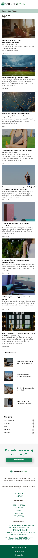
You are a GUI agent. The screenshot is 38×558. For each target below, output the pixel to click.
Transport (7, 429)
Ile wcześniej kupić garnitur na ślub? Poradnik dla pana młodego (25, 403)
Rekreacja (7, 423)
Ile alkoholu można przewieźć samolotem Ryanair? (24, 376)
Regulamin (19, 555)
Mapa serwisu (19, 551)
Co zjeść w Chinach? (19, 530)
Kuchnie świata (9, 420)
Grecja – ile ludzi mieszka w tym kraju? (25, 389)
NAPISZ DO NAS (19, 460)
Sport (5, 426)
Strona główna (6, 11)
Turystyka (7, 432)
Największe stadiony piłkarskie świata (15, 78)
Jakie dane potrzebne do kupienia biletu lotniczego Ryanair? (25, 362)
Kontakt (19, 496)
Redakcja (19, 493)
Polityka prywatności (19, 547)
